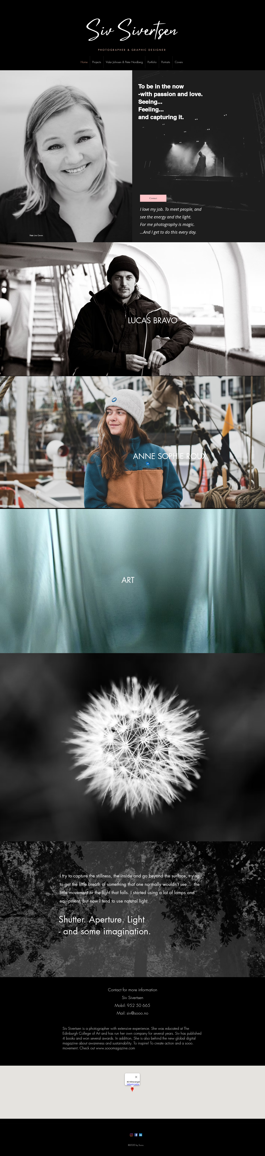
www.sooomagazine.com (115, 1048)
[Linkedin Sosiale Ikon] (140, 1134)
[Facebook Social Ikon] (136, 1134)
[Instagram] (131, 1134)
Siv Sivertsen (132, 32)
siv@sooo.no (137, 1013)
